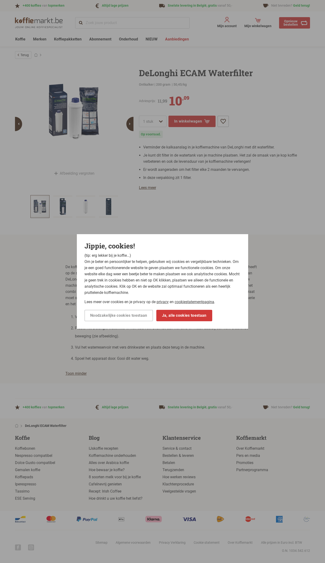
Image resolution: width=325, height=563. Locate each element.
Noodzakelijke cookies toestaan (118, 315)
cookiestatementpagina (194, 302)
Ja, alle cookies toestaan (184, 315)
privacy (163, 302)
